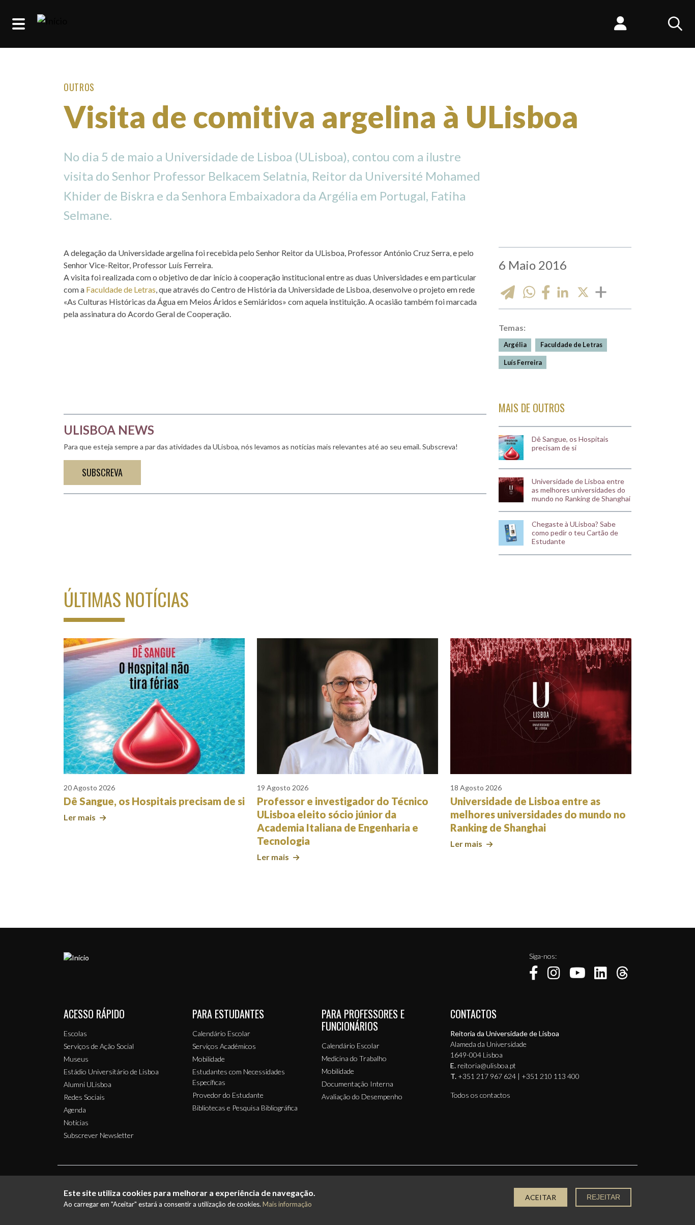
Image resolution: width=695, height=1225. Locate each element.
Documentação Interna (357, 1083)
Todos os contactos (480, 1095)
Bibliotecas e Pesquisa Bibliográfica (245, 1107)
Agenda (75, 1109)
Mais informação (287, 1204)
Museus (76, 1059)
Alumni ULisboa (87, 1084)
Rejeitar (603, 1197)
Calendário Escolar (221, 1033)
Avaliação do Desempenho (362, 1096)
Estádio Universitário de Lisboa (111, 1071)
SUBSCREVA (102, 472)
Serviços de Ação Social (99, 1046)
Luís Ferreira (523, 362)
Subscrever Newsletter (99, 1135)
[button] (18, 24)
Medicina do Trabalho (354, 1058)
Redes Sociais (84, 1097)
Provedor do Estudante (228, 1095)
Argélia (515, 344)
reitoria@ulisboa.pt (486, 1065)
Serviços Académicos (224, 1046)
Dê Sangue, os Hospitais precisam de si (570, 443)
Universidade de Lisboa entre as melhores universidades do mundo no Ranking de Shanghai (581, 490)
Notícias (76, 1122)
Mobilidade (208, 1059)
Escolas (75, 1033)
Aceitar (540, 1197)
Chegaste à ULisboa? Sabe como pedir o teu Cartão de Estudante (575, 533)
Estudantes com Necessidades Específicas (238, 1077)
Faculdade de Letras (121, 289)
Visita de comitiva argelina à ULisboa (321, 116)
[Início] (52, 24)
